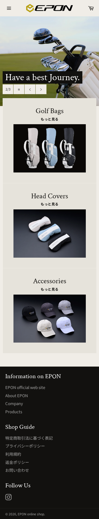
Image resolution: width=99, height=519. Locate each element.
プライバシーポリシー (25, 446)
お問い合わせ (17, 470)
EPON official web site (25, 387)
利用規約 (13, 454)
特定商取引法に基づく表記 (29, 438)
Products (13, 411)
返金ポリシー (17, 462)
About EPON (16, 395)
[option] (49, 61)
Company (14, 403)
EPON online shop (31, 514)
